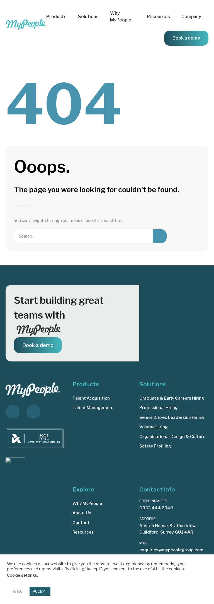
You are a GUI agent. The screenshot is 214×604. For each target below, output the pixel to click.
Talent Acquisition (91, 398)
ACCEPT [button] (40, 591)
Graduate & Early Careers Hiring (171, 398)
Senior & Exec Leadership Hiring (171, 417)
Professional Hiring (158, 407)
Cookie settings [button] (22, 575)
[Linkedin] (13, 412)
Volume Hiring (153, 426)
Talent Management (93, 407)
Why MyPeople (120, 17)
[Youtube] (33, 412)
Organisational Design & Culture (172, 436)
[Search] (160, 236)
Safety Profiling (155, 446)
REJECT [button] (18, 591)
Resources (83, 532)
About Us (81, 512)
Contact (80, 522)
